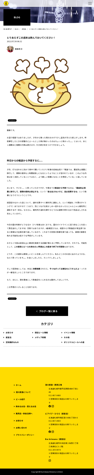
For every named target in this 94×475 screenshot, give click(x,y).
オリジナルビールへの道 (73, 342)
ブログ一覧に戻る (48, 311)
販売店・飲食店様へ (24, 413)
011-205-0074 (55, 449)
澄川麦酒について (23, 392)
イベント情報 (69, 332)
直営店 (8, 337)
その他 (66, 337)
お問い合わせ (21, 427)
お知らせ (9, 332)
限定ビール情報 (41, 332)
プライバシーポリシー (25, 434)
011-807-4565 (55, 420)
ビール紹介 (20, 399)
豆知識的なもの (12, 342)
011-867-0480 (55, 395)
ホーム (18, 385)
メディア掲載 (40, 337)
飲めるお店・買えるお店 (26, 406)
